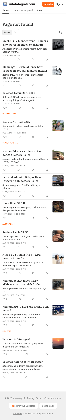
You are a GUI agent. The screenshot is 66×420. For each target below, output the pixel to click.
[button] (6, 10)
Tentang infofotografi (16, 339)
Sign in (59, 4)
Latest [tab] (7, 32)
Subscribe (48, 4)
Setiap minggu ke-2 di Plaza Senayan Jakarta (21, 186)
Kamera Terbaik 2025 (16, 122)
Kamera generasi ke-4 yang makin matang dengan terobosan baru (24, 209)
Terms (39, 398)
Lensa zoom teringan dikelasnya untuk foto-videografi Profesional (22, 264)
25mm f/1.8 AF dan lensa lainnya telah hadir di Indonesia (22, 76)
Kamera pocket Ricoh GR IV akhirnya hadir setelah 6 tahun (22, 282)
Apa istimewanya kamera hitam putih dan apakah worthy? (24, 50)
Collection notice (52, 398)
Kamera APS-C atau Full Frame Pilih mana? (25, 308)
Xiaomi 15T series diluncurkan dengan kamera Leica (22, 153)
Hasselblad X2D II (13, 203)
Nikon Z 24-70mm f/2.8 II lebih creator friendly (21, 256)
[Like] (4, 59)
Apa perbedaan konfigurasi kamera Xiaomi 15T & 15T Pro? (25, 160)
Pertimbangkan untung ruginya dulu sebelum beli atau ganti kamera (21, 316)
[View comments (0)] (19, 59)
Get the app (48, 405)
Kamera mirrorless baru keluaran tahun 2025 (23, 128)
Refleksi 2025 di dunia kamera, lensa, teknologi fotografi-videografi (22, 98)
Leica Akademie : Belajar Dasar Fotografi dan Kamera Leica (22, 179)
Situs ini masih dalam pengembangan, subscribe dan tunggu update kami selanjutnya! (22, 367)
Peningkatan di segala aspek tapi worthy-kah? (24, 290)
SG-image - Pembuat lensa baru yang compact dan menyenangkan (24, 68)
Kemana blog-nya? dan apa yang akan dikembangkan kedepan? (22, 345)
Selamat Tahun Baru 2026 (18, 93)
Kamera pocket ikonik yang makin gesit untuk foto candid (23, 238)
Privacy (30, 398)
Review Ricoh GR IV (15, 232)
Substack (17, 413)
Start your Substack (24, 405)
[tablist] (10, 32)
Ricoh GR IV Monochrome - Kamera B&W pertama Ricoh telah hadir (25, 42)
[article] (33, 50)
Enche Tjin (15, 55)
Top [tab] (15, 32)
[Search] (60, 32)
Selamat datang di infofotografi (22, 361)
